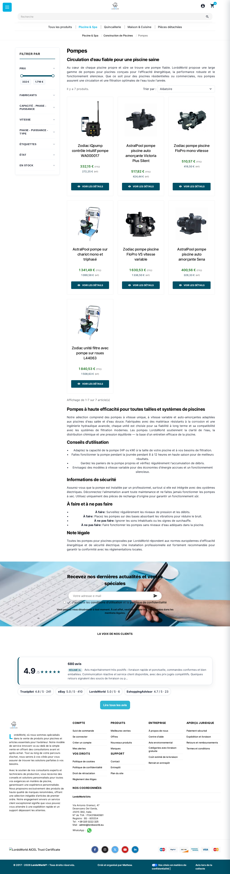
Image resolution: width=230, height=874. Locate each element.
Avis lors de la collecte (204, 867)
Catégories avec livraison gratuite (162, 749)
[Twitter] (115, 849)
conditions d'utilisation (106, 602)
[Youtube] (125, 849)
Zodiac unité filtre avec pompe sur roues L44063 (90, 353)
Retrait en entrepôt (159, 762)
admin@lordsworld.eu (91, 824)
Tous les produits (60, 27)
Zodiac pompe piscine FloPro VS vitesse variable (141, 254)
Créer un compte (82, 742)
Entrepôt (116, 767)
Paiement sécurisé (197, 730)
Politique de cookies (84, 761)
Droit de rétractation (84, 773)
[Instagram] (105, 849)
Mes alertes (79, 748)
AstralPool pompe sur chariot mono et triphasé (90, 254)
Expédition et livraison (199, 736)
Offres (114, 736)
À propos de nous (158, 730)
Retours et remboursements (202, 742)
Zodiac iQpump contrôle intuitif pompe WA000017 (90, 150)
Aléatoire (166, 89)
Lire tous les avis (115, 705)
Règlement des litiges (84, 779)
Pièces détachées (170, 27)
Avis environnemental (160, 742)
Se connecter (80, 736)
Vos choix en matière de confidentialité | (169, 867)
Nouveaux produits (121, 742)
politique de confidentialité (148, 602)
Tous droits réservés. (62, 865)
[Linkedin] (135, 849)
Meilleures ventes (121, 730)
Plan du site (117, 773)
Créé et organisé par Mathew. (115, 865)
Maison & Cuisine (140, 27)
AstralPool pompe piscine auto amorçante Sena (191, 254)
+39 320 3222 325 (88, 821)
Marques (116, 748)
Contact (115, 761)
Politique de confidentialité (87, 767)
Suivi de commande (83, 730)
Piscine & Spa (88, 27)
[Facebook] (94, 849)
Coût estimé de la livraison (163, 756)
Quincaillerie (113, 27)
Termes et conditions (198, 748)
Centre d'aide (156, 736)
